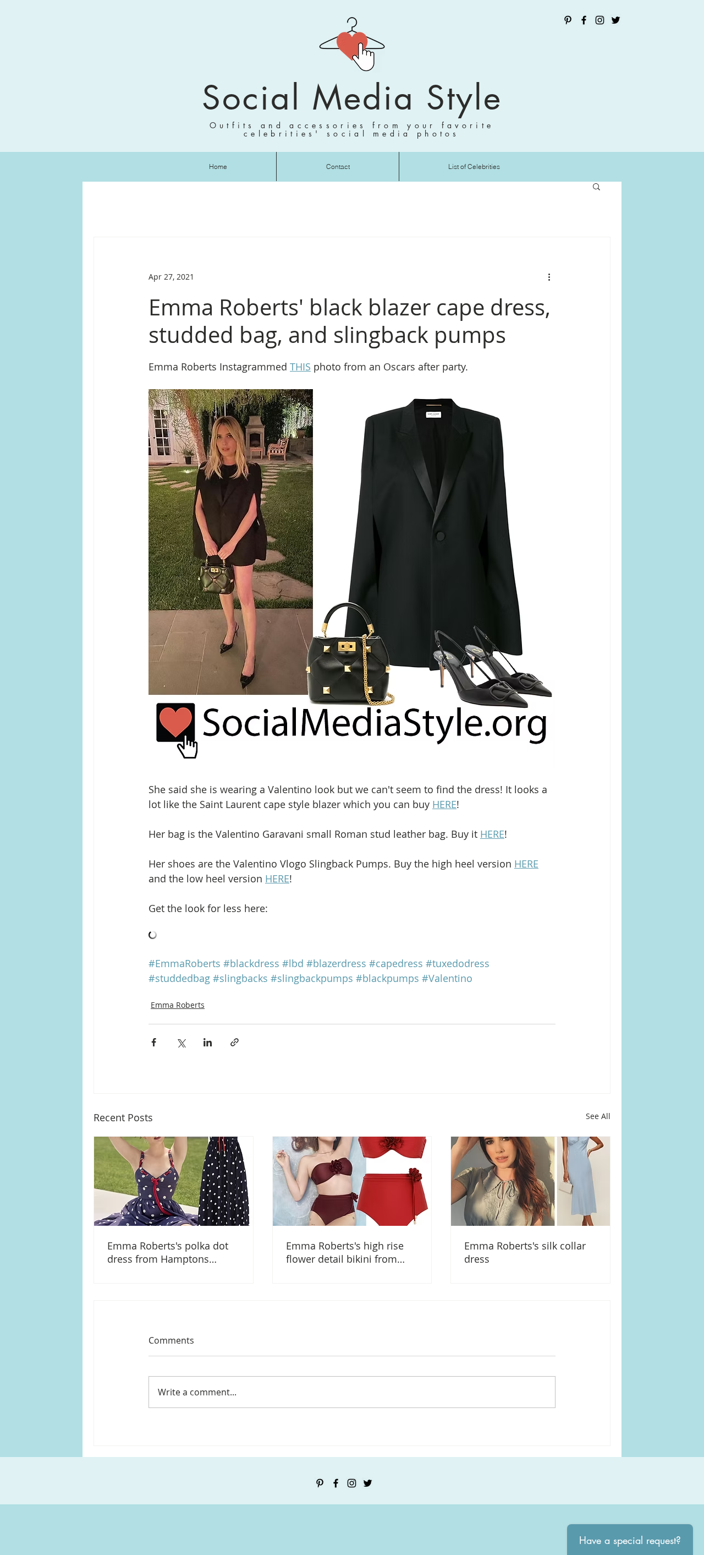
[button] (596, 186)
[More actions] (549, 276)
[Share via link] (234, 1042)
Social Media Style (352, 97)
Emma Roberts (178, 1005)
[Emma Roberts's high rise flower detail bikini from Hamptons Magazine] (352, 1181)
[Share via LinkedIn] (207, 1042)
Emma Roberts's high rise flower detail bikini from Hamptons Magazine (345, 1252)
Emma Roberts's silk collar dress (525, 1252)
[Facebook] (584, 20)
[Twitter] (616, 20)
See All (598, 1116)
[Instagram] (600, 20)
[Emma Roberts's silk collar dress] (530, 1181)
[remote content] (352, 936)
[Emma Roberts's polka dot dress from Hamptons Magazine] (173, 1181)
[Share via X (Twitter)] (180, 1042)
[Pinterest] (568, 20)
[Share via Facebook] (153, 1042)
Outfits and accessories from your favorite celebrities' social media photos (352, 129)
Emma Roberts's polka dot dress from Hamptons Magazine (167, 1252)
